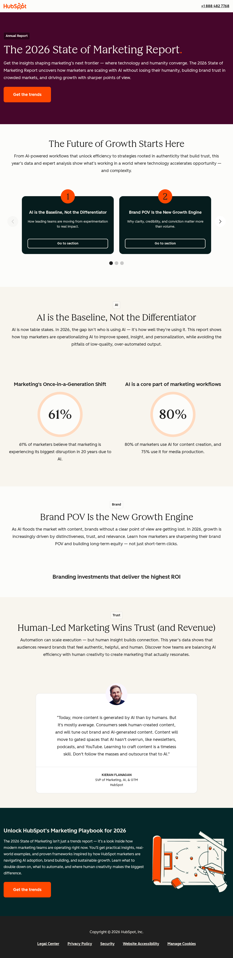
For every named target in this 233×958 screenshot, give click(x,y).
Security (107, 944)
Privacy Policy (80, 944)
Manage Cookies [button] (181, 944)
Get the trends (32, 94)
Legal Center (48, 944)
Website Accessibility (141, 944)
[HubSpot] (15, 6)
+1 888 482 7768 (215, 6)
